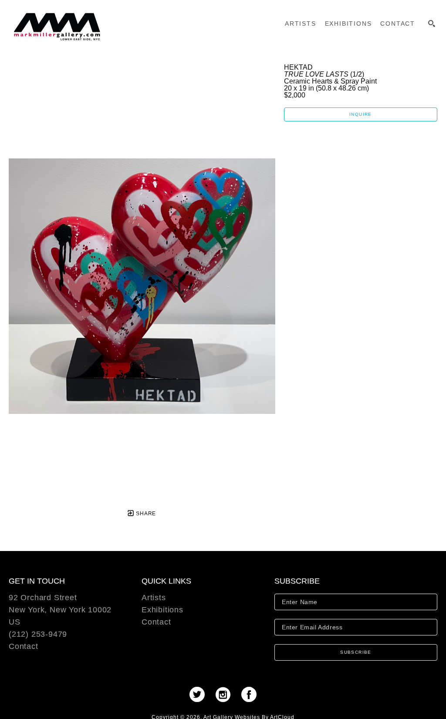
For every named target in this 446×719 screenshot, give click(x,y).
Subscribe (356, 652)
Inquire (360, 114)
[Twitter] (199, 694)
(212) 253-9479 (38, 634)
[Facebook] (249, 694)
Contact (23, 646)
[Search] (431, 23)
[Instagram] (226, 694)
